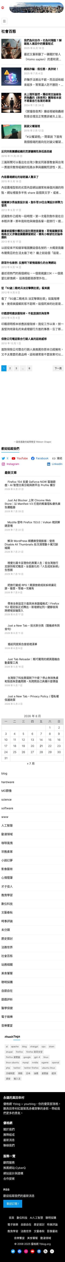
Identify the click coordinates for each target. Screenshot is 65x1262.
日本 (28, 1073)
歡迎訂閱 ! (13, 1203)
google (27, 1057)
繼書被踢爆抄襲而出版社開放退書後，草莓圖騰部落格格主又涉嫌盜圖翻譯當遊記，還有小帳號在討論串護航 (32, 234)
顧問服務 (9, 1162)
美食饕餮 (7, 973)
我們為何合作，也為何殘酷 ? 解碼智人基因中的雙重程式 (43, 42)
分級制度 (10, 1073)
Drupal (9, 1051)
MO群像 (6, 790)
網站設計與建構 (13, 1173)
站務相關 (7, 964)
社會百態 (7, 956)
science (6, 799)
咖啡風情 (7, 843)
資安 (8, 1078)
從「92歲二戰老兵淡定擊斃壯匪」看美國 (25, 288)
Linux (46, 1057)
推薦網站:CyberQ (14, 1168)
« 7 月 (31, 763)
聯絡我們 (9, 1145)
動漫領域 (7, 834)
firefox (19, 1051)
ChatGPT (34, 1046)
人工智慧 (7, 825)
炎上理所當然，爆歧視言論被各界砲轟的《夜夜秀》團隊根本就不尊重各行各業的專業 (42, 97)
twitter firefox (31, 1067)
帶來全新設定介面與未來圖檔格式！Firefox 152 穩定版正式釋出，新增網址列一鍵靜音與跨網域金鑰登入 (32, 607)
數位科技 (7, 904)
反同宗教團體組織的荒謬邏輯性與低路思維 (26, 151)
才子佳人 (7, 886)
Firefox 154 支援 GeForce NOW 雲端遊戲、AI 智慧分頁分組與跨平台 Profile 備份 (30, 483)
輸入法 (17, 1078)
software (7, 808)
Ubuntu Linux (48, 1067)
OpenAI (55, 1062)
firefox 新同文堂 (34, 1051)
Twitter (17, 1067)
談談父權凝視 (32, 126)
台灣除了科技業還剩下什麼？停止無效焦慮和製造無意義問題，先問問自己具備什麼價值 (31, 679)
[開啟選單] (4, 21)
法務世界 (7, 947)
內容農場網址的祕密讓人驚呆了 (20, 177)
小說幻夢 (7, 860)
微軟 (20, 1073)
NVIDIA (35, 1062)
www (4, 817)
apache (15, 1046)
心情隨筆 (7, 877)
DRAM (51, 1046)
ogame (45, 1062)
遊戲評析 (7, 999)
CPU (44, 1046)
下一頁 (58, 368)
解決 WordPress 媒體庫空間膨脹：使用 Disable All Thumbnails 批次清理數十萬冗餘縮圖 (31, 544)
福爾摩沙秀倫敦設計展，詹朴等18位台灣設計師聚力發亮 (32, 204)
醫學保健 (7, 1008)
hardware (7, 782)
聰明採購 (7, 982)
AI (7, 1046)
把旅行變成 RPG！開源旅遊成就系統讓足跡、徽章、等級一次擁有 (30, 586)
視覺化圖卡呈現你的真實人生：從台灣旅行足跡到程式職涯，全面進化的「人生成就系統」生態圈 (32, 566)
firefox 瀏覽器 (13, 1057)
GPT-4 (37, 1057)
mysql (25, 1062)
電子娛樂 (7, 1016)
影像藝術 (7, 869)
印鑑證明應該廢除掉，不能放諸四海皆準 (25, 313)
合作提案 (9, 1178)
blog (4, 773)
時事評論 (7, 921)
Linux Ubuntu (12, 1062)
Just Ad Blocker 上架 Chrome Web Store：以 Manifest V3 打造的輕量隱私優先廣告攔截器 (32, 504)
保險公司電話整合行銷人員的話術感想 (24, 338)
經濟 (54, 1073)
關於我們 (9, 1129)
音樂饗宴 (7, 1025)
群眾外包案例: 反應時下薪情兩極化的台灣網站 (28, 262)
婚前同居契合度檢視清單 (22, 644)
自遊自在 (7, 990)
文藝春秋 (7, 912)
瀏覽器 (45, 1073)
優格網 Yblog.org (41, 1244)
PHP (8, 1067)
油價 (36, 1073)
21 (41, 746)
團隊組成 (9, 1134)
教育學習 (7, 895)
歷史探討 (7, 938)
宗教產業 (7, 851)
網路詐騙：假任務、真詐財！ (41, 69)
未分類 (5, 930)
